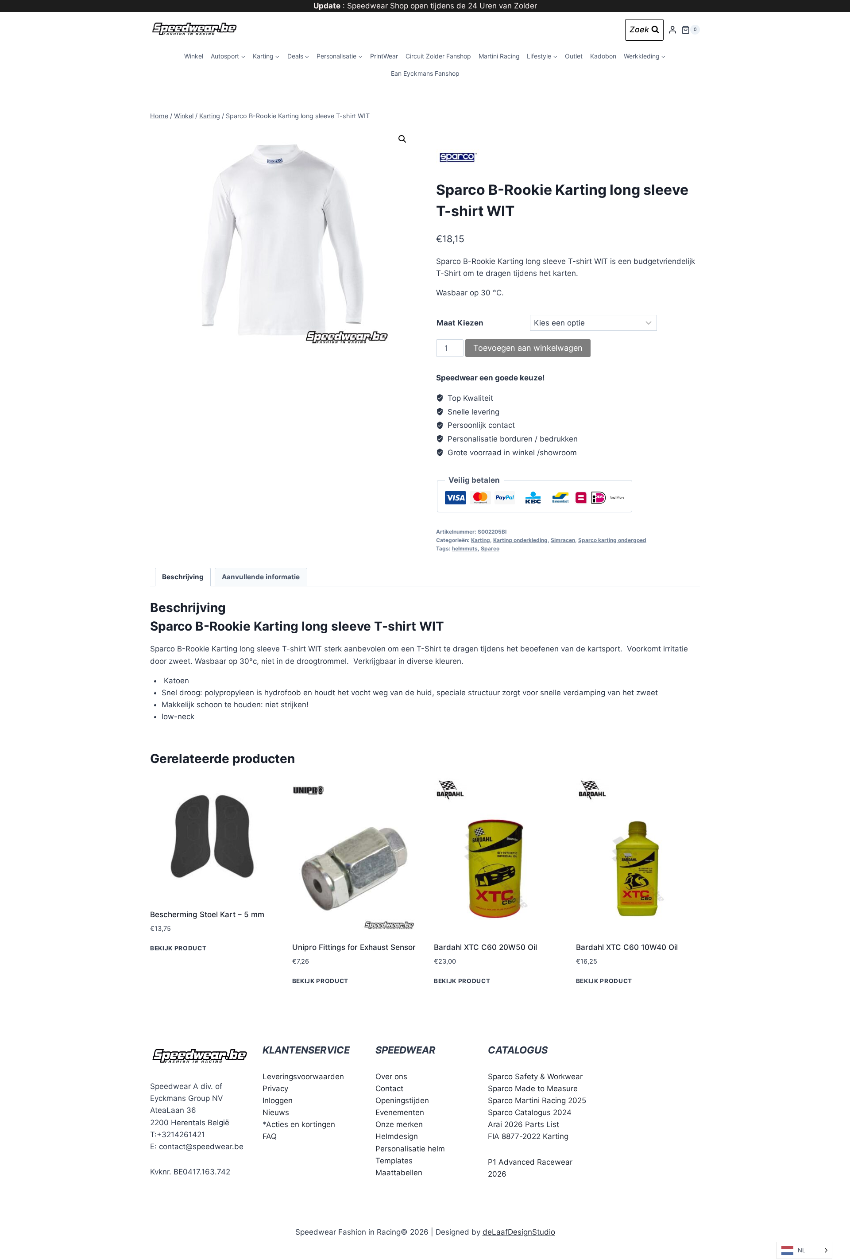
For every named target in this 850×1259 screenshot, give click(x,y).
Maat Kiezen (460, 322)
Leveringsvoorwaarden (303, 1076)
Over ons (391, 1076)
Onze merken (399, 1124)
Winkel (193, 56)
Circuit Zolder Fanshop (438, 56)
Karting (480, 540)
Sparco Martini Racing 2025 (537, 1100)
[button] (402, 139)
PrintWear (384, 56)
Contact (389, 1088)
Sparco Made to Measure (533, 1088)
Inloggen (278, 1100)
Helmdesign (396, 1136)
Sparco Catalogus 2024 (530, 1112)
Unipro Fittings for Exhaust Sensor (354, 947)
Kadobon (603, 56)
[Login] (672, 30)
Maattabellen (398, 1172)
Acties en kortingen (300, 1124)
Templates (394, 1160)
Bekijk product (178, 947)
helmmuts (465, 548)
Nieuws (276, 1112)
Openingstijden (402, 1100)
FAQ (270, 1136)
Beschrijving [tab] (183, 577)
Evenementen (399, 1112)
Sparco (490, 548)
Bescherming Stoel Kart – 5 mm (207, 914)
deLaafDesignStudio (519, 1232)
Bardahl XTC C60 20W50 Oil (485, 947)
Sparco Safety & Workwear (535, 1076)
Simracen (563, 540)
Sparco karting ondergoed (612, 540)
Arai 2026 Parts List (523, 1124)
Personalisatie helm (410, 1148)
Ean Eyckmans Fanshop (425, 73)
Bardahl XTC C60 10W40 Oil (627, 947)
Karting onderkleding (520, 540)
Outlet (574, 56)
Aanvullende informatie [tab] (261, 577)
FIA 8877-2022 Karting (528, 1136)
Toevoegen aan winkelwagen (528, 348)
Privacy (275, 1088)
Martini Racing (499, 56)
